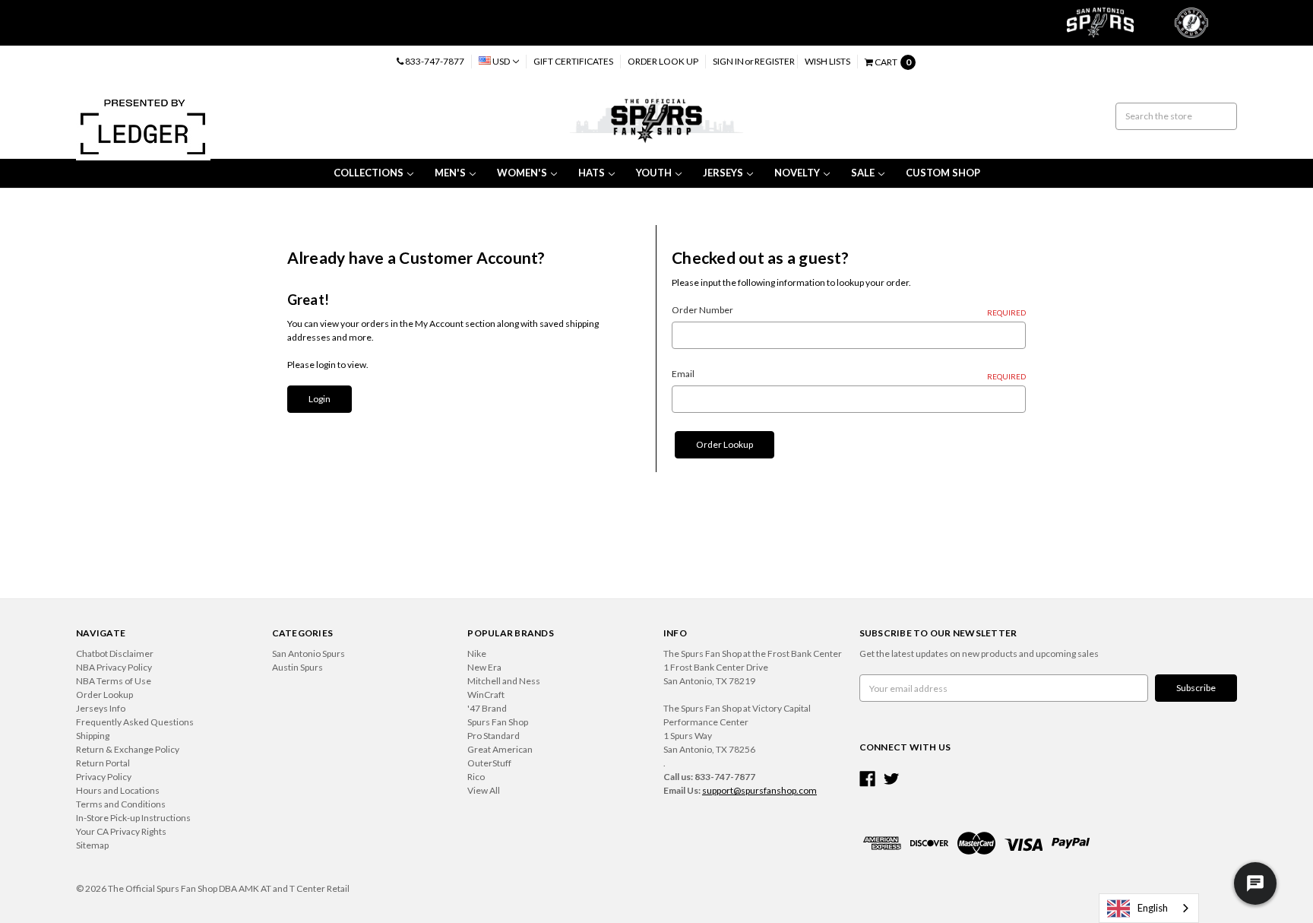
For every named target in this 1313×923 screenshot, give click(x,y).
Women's (522, 173)
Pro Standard (493, 735)
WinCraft (486, 694)
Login (319, 398)
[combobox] (1149, 908)
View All (483, 790)
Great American (500, 749)
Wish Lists (827, 61)
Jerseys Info (100, 708)
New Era (484, 667)
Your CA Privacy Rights (121, 831)
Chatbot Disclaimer (114, 653)
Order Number (849, 310)
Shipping (92, 735)
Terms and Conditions (121, 804)
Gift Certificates (573, 61)
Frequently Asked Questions (135, 722)
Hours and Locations (118, 790)
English (1152, 908)
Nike (476, 653)
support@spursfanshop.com (759, 790)
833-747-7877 (433, 61)
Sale (863, 173)
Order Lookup (724, 444)
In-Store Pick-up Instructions (133, 817)
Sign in (728, 61)
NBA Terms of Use (113, 681)
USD (501, 61)
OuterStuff (489, 763)
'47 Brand (487, 708)
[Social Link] (867, 779)
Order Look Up (663, 61)
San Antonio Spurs (308, 653)
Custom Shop (943, 173)
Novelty (797, 173)
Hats (591, 173)
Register (775, 61)
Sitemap (92, 845)
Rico (476, 776)
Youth (654, 173)
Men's (450, 173)
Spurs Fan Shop (497, 722)
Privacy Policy (103, 776)
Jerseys (723, 173)
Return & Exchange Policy (127, 749)
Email (849, 374)
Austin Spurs (297, 667)
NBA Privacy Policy (114, 667)
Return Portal (103, 763)
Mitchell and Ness (503, 681)
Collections (368, 173)
